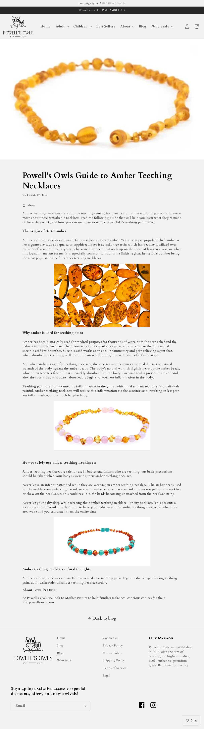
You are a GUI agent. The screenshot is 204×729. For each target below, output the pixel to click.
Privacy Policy (113, 645)
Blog (60, 653)
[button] (62, 26)
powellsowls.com (41, 602)
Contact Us (111, 638)
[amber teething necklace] (102, 541)
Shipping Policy (114, 660)
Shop (60, 645)
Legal (106, 675)
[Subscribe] (85, 706)
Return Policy (112, 653)
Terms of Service (115, 668)
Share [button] (31, 205)
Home (61, 638)
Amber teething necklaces (41, 213)
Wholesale (64, 660)
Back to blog (104, 618)
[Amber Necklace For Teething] (102, 426)
